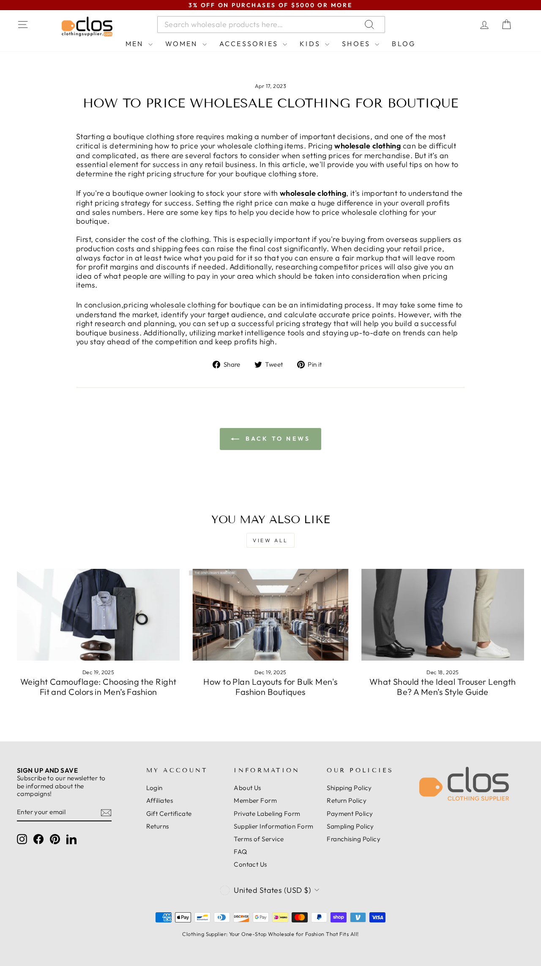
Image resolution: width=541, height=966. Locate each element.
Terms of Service (259, 839)
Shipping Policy (349, 788)
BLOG (403, 43)
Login (154, 788)
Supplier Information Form (273, 826)
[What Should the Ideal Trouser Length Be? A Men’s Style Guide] (442, 615)
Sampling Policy (350, 826)
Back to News (277, 438)
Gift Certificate (169, 814)
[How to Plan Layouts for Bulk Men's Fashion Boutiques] (270, 615)
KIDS (311, 43)
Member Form (255, 800)
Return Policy (346, 800)
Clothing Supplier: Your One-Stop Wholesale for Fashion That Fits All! (270, 933)
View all (270, 540)
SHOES (357, 43)
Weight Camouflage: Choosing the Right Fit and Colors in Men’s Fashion (98, 686)
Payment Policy (350, 814)
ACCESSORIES (250, 43)
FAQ (240, 852)
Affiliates (159, 800)
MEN (136, 43)
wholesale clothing (367, 146)
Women (182, 43)
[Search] (453, 24)
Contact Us (250, 864)
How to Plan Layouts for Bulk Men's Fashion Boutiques (270, 686)
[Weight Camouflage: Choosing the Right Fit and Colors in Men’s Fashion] (98, 615)
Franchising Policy (353, 839)
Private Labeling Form (267, 814)
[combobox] (271, 24)
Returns (157, 826)
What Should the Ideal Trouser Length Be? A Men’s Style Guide (442, 686)
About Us (247, 788)
